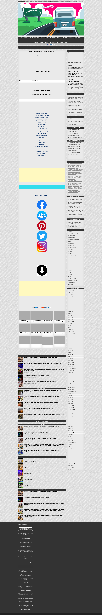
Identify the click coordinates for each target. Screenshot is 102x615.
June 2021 (70, 325)
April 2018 (69, 401)
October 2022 (70, 303)
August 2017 (70, 412)
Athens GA (79, 165)
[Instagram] (51, 44)
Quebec (69, 123)
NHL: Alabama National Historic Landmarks (36, 321)
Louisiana (44, 123)
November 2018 (71, 389)
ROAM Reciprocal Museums (73, 154)
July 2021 (69, 323)
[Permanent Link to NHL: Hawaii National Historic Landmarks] (47, 341)
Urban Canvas (76, 192)
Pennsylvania (42, 142)
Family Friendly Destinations (78, 169)
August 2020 (70, 346)
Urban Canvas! (70, 261)
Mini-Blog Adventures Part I (44, 42)
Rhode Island (42, 144)
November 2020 (71, 340)
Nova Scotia (70, 121)
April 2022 (69, 311)
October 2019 (70, 366)
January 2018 (70, 403)
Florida (47, 117)
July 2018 (69, 395)
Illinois (37, 121)
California (42, 115)
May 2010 (69, 457)
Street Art (75, 188)
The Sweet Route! (71, 245)
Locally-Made (70, 183)
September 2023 (71, 299)
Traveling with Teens (77, 191)
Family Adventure (70, 169)
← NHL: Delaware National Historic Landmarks (26, 352)
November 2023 (71, 296)
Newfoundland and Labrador (77, 120)
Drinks (77, 168)
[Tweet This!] (36, 307)
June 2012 (70, 436)
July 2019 (69, 372)
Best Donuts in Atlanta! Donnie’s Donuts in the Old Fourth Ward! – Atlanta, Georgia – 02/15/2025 (41, 357)
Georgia (39, 119)
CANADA (80, 39)
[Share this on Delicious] (50, 307)
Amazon (72, 87)
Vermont (40, 150)
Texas (43, 148)
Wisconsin (39, 153)
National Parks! (29, 39)
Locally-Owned (75, 183)
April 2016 (69, 420)
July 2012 (69, 434)
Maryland (43, 124)
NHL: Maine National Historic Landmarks (24, 333)
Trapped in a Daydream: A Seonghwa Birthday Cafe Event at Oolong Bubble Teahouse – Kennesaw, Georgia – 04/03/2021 (44, 477)
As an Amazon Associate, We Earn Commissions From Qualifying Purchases (25, 529)
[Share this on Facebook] (37, 307)
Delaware (43, 117)
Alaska (42, 113)
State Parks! (35, 39)
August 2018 (70, 393)
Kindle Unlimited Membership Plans (25, 542)
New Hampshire (42, 133)
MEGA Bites (69, 184)
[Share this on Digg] (46, 307)
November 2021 (71, 319)
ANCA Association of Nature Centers (74, 146)
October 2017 (70, 407)
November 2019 (71, 364)
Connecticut (38, 117)
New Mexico (45, 135)
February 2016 (70, 424)
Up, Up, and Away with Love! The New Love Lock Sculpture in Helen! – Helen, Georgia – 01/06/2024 (42, 363)
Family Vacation (79, 170)
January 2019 (70, 385)
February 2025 (70, 290)
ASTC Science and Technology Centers (75, 148)
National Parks (70, 186)
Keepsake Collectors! (72, 278)
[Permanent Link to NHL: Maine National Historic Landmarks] (24, 328)
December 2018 (71, 387)
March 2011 (70, 446)
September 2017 (71, 409)
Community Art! (70, 263)
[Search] (54, 44)
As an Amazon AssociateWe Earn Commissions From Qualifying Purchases (51, 47)
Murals (77, 184)
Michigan (39, 128)
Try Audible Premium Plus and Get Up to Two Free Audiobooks (25, 534)
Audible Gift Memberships (25, 538)
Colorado (46, 115)
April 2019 (69, 379)
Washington (38, 151)
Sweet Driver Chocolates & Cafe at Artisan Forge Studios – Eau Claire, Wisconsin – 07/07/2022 (41, 450)
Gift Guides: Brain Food (78, 173)
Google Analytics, (78, 87)
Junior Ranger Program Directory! (74, 135)
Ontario (73, 121)
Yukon (76, 124)
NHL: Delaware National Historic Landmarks (47, 321)
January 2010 (70, 465)
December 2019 (73, 168)
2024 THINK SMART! (53, 37)
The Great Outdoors (75, 190)
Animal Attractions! (56, 39)
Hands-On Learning (79, 181)
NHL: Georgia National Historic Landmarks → (57, 352)
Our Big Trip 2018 (70, 188)
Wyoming (44, 153)
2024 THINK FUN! (46, 37)
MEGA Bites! (70, 241)
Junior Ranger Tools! (42, 39)
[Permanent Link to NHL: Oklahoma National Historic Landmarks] (24, 315)
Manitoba (78, 118)
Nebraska (42, 132)
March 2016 (70, 422)
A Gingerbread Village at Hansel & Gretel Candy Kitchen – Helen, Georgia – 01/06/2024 (40, 381)
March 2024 (70, 292)
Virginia (43, 150)
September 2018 (71, 391)
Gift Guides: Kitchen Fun (71, 176)
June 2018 (70, 397)
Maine (39, 124)
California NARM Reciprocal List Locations (74, 166)
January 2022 (70, 315)
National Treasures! (71, 267)
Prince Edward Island (79, 121)
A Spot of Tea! (70, 249)
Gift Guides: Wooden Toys (71, 181)
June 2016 (70, 416)
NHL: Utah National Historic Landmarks (59, 321)
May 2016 (69, 418)
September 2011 (71, 442)
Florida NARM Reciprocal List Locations (73, 172)
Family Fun (69, 170)
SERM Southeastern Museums (73, 156)
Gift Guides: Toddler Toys (71, 180)
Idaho (45, 119)
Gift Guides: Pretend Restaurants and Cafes (74, 177)
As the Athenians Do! (71, 235)
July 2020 (69, 348)
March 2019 (70, 381)
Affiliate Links (80, 67)
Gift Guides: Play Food (79, 176)
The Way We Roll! (71, 243)
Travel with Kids (70, 192)
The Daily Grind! (36, 42)
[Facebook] (47, 44)
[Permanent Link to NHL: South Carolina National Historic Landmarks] (36, 340)
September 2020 (71, 344)
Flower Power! (70, 272)
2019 (68, 163)
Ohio (37, 141)
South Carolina (38, 146)
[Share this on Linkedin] (48, 307)
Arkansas (37, 115)
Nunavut (73, 124)
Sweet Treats (80, 188)
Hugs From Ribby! (71, 284)
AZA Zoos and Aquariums (72, 150)
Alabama (38, 113)
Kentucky (39, 123)
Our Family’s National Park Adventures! (75, 137)
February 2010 (70, 463)
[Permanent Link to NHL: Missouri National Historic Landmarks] (59, 328)
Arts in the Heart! (71, 276)
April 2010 (69, 459)
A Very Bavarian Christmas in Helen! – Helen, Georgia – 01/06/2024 (36, 375)
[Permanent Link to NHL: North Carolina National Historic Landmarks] (47, 328)
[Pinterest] (49, 44)
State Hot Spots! (23, 39)
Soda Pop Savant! (71, 253)
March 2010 (70, 461)
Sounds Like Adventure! (72, 255)
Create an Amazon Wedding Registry (25, 562)
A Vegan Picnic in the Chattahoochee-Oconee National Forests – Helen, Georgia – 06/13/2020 (41, 396)
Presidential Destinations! (71, 39)
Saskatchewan (73, 123)
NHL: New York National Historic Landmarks (36, 333)
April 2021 (69, 329)
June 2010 (70, 455)
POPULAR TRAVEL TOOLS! (32, 37)
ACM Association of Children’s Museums (75, 142)
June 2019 (70, 375)
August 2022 (70, 305)
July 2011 (69, 444)
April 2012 (69, 440)
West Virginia (45, 151)
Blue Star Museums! (78, 37)
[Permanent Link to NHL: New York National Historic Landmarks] (36, 328)
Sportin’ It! (69, 257)
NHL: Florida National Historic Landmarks (41, 52)
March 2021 (70, 331)
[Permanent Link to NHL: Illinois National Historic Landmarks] (59, 340)
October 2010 (70, 453)
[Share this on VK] (45, 307)
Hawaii (42, 119)
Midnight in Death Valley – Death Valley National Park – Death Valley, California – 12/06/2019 (41, 402)
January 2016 (70, 426)
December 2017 (71, 405)
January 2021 (70, 336)
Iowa (43, 121)
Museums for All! (71, 37)
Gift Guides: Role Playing (71, 179)
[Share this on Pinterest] (41, 307)
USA (77, 39)
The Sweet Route (70, 191)
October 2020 (70, 342)
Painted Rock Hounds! (72, 259)
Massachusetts (41, 126)
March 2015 (70, 428)
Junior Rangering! (71, 269)
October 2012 (70, 432)
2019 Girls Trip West (73, 163)
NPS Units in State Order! (72, 131)
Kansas (46, 121)
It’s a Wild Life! (70, 271)
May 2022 (69, 309)
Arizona (45, 113)
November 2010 (71, 451)
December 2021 (71, 317)
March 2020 (70, 356)
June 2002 (70, 469)
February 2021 (70, 333)
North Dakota (45, 139)
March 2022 (70, 313)
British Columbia (73, 118)
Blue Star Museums (71, 158)
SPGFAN (39, 187)
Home (21, 37)
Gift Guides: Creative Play (71, 174)
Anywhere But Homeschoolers (72, 165)
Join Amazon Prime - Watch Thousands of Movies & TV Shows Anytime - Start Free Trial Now (25, 552)
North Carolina (38, 139)
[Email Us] (52, 44)
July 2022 (69, 307)
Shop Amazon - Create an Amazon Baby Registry (25, 557)
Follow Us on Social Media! (41, 195)
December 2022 (71, 301)
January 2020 (70, 360)
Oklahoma (41, 141)
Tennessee (39, 148)
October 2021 (70, 321)
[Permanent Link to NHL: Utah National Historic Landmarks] (59, 315)
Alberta (69, 118)
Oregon (45, 141)
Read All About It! (71, 274)
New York (41, 137)
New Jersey (39, 135)
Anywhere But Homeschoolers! (73, 233)
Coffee (69, 168)
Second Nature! (49, 39)
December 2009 (71, 467)
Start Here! (25, 37)
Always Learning (79, 163)
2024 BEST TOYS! (39, 37)
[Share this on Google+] (39, 307)
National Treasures (76, 186)
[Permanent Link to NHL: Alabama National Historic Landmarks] (36, 315)
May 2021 (69, 327)
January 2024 (70, 294)
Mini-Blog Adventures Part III (64, 42)
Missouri (45, 130)
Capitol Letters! (70, 265)
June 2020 (70, 350)
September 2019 (71, 368)
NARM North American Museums (74, 152)
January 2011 (70, 448)
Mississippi (39, 130)
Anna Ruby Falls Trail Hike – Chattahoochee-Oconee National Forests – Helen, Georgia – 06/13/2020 (42, 390)
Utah (46, 148)
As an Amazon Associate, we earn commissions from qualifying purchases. (74, 64)
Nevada (46, 132)
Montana (38, 132)
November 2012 (71, 430)
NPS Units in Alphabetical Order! (73, 129)
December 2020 (71, 338)
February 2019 (70, 383)
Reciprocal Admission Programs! (62, 37)
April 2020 (69, 354)
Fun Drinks (69, 173)
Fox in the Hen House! (72, 282)
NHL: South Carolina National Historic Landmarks (36, 346)
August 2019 (70, 370)
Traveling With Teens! (71, 237)
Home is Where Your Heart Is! (73, 280)
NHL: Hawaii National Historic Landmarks (48, 346)
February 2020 (70, 358)
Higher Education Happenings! (73, 239)
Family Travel (74, 170)
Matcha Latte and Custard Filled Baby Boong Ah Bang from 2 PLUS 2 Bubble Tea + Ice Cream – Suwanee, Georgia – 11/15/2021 (43, 465)
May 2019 (69, 377)
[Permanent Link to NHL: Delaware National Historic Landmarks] (47, 315)
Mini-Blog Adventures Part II (54, 42)
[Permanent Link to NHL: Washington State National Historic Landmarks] (24, 340)
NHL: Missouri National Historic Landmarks (59, 333)
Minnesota (44, 128)
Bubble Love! (70, 251)
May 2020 (69, 352)
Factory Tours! (63, 39)
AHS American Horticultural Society (74, 144)
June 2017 (70, 414)
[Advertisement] (42, 175)
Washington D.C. (42, 155)
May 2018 (79, 183)
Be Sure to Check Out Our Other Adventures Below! (41, 258)
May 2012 (69, 438)
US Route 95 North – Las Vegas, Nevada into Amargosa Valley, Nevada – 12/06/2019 (39, 408)
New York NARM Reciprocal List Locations (74, 187)
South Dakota (45, 146)
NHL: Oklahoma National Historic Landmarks (24, 321)
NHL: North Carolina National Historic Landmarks (48, 334)
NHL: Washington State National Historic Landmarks (24, 346)
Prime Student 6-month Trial (25, 546)
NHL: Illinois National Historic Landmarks (59, 345)
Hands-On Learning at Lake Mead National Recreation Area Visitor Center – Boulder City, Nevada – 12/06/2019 (44, 414)
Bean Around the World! (72, 247)
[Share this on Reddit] (43, 307)
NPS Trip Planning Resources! (73, 133)
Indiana (40, 121)
